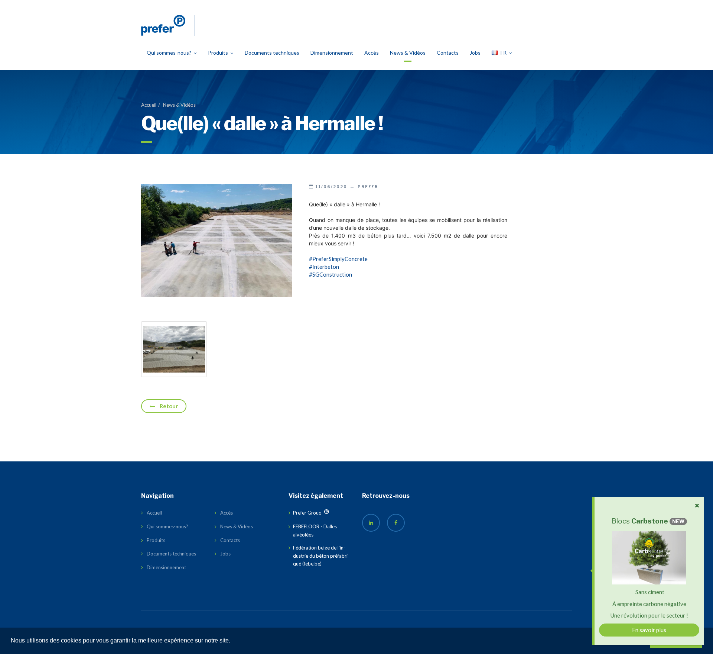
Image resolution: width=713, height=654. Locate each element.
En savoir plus (649, 629)
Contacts (448, 52)
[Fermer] (697, 505)
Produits (218, 52)
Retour (168, 406)
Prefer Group (303, 516)
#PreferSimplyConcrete (338, 258)
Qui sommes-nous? (169, 52)
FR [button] (504, 52)
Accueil (148, 105)
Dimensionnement (331, 52)
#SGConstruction (330, 274)
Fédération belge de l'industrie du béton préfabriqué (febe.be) (321, 556)
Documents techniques (272, 52)
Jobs (475, 52)
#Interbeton (324, 266)
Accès (371, 52)
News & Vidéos (408, 52)
